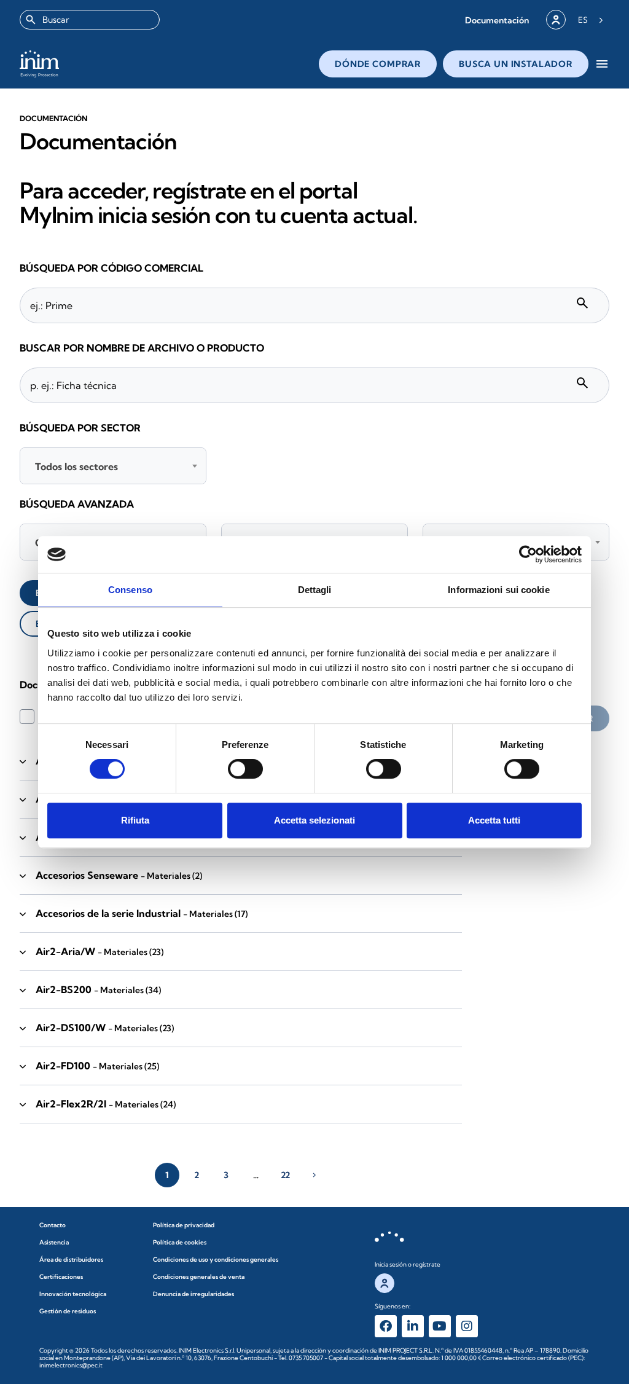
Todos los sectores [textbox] (76, 466)
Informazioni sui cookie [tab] (498, 589)
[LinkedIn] (413, 1326)
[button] (497, 20)
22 (285, 1175)
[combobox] (90, 19)
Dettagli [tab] (315, 589)
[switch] (245, 769)
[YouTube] (440, 1326)
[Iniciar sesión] (556, 19)
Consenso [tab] (130, 589)
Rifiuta (135, 820)
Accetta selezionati (314, 820)
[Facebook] (386, 1326)
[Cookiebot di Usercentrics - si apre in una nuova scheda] (528, 554)
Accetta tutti (494, 820)
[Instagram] (467, 1326)
